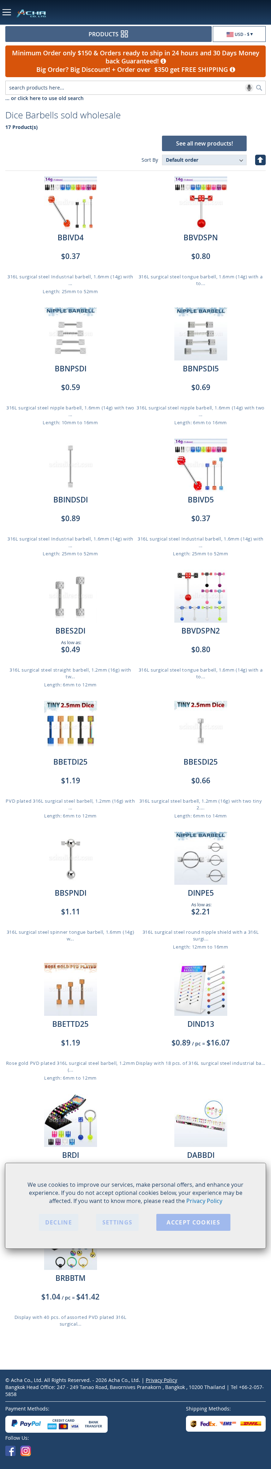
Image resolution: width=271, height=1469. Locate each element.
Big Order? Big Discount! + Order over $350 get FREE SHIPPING (133, 70)
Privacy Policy (204, 1201)
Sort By (149, 159)
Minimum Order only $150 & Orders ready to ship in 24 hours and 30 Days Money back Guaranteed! (135, 57)
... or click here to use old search (44, 98)
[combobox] (135, 88)
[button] (239, 34)
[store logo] (61, 13)
